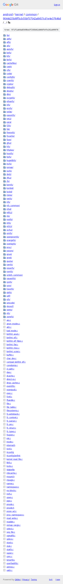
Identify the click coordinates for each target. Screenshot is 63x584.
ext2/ (9, 118)
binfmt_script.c (13, 351)
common (31, 14)
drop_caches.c (13, 382)
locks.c (10, 466)
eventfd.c (11, 386)
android (8, 14)
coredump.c (12, 365)
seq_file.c (11, 532)
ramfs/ (10, 264)
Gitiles (18, 579)
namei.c (10, 483)
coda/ (9, 73)
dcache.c (11, 375)
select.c (10, 528)
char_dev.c (11, 358)
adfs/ (9, 38)
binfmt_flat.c (12, 344)
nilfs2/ (9, 212)
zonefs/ (10, 316)
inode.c (10, 441)
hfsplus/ (10, 149)
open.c (10, 497)
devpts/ (10, 90)
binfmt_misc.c (13, 347)
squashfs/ (11, 278)
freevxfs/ (11, 132)
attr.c (9, 327)
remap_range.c (14, 525)
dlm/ (9, 94)
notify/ (10, 219)
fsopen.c (11, 434)
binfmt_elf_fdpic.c (15, 341)
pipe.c (9, 500)
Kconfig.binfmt (13, 455)
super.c (10, 553)
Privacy (25, 579)
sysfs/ (9, 281)
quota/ (10, 261)
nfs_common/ (13, 205)
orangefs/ (11, 240)
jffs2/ (9, 177)
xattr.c (9, 570)
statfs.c (10, 549)
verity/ (9, 309)
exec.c (9, 393)
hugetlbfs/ (11, 160)
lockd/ (9, 191)
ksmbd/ (10, 188)
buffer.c (10, 354)
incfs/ (9, 163)
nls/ (8, 216)
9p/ (8, 35)
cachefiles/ (12, 63)
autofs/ (10, 49)
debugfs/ (11, 87)
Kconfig (10, 452)
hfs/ (8, 146)
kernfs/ (10, 184)
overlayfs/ (11, 243)
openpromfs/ (13, 236)
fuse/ (9, 139)
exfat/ (9, 111)
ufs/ (8, 299)
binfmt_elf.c (12, 337)
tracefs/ (10, 288)
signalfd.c (11, 535)
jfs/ (8, 181)
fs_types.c (11, 431)
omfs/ (9, 233)
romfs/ (10, 271)
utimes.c (11, 566)
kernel (19, 14)
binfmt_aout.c (13, 334)
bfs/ (8, 56)
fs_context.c (12, 417)
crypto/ (10, 83)
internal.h (11, 445)
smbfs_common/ (15, 275)
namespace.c (13, 486)
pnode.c (10, 504)
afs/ (8, 45)
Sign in (57, 4)
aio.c (9, 320)
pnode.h (10, 507)
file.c (9, 403)
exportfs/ (11, 115)
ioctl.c (9, 448)
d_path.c (10, 368)
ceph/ (9, 66)
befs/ (9, 52)
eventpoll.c (12, 389)
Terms (34, 579)
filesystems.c (13, 410)
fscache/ (11, 136)
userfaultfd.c (12, 563)
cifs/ (9, 70)
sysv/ (9, 285)
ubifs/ (9, 292)
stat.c (9, 546)
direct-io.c (11, 379)
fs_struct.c (11, 427)
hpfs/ (9, 156)
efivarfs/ (10, 101)
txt (50, 579)
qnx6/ (9, 257)
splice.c (10, 539)
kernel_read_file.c (15, 459)
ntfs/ (9, 222)
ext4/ (9, 122)
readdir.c (11, 521)
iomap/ (10, 167)
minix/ (9, 195)
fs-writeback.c (13, 414)
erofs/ (9, 108)
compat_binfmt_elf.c (16, 361)
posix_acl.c (12, 511)
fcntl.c (9, 396)
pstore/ (10, 250)
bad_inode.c (12, 330)
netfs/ (9, 198)
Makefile (11, 469)
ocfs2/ (10, 229)
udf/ (8, 295)
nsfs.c (9, 493)
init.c (9, 438)
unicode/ (11, 302)
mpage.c (11, 480)
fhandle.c (11, 400)
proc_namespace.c (15, 514)
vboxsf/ (10, 306)
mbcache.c (12, 473)
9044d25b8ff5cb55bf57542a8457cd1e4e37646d (32, 18)
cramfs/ (10, 80)
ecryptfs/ (11, 97)
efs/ (8, 104)
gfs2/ (9, 142)
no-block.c (11, 490)
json (57, 579)
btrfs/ (9, 59)
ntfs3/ (9, 226)
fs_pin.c (10, 424)
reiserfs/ (10, 268)
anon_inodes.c (13, 323)
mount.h (11, 476)
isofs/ (9, 170)
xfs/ (8, 313)
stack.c (10, 542)
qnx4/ (9, 254)
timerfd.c (11, 559)
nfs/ (8, 202)
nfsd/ (9, 209)
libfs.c (9, 462)
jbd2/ (9, 174)
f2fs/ (9, 125)
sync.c (9, 556)
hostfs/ (10, 153)
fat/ (8, 129)
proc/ (9, 247)
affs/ (9, 42)
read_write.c (12, 518)
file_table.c (11, 407)
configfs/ (11, 77)
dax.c (9, 372)
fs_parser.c (12, 420)
